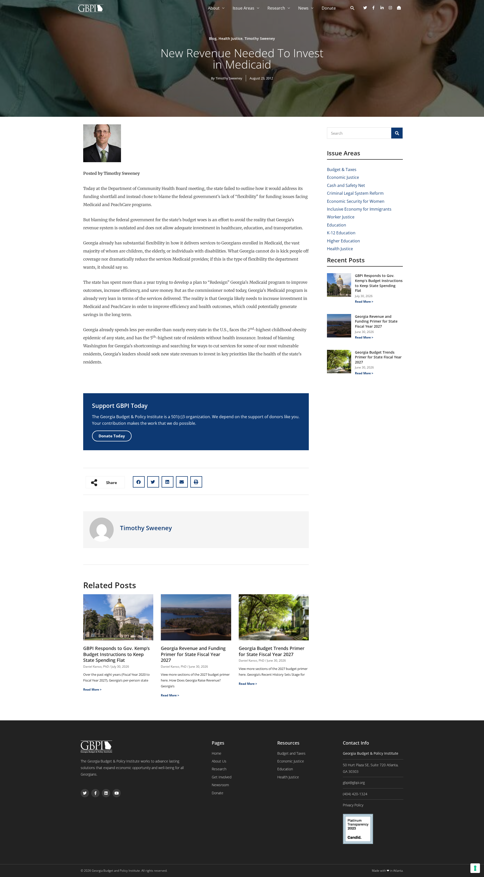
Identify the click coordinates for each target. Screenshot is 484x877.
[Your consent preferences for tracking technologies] (475, 868)
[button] (139, 482)
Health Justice (231, 38)
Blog (213, 38)
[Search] (397, 133)
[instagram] (392, 8)
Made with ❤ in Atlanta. (387, 870)
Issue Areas (243, 8)
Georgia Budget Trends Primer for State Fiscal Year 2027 (272, 651)
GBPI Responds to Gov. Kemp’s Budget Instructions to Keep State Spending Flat (116, 654)
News (303, 8)
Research (276, 8)
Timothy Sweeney (260, 38)
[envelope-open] (399, 8)
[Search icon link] (352, 8)
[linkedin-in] (384, 8)
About (214, 8)
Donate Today (112, 435)
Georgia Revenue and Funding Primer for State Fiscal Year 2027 (193, 654)
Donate (329, 8)
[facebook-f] (375, 8)
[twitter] (367, 8)
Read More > (92, 689)
